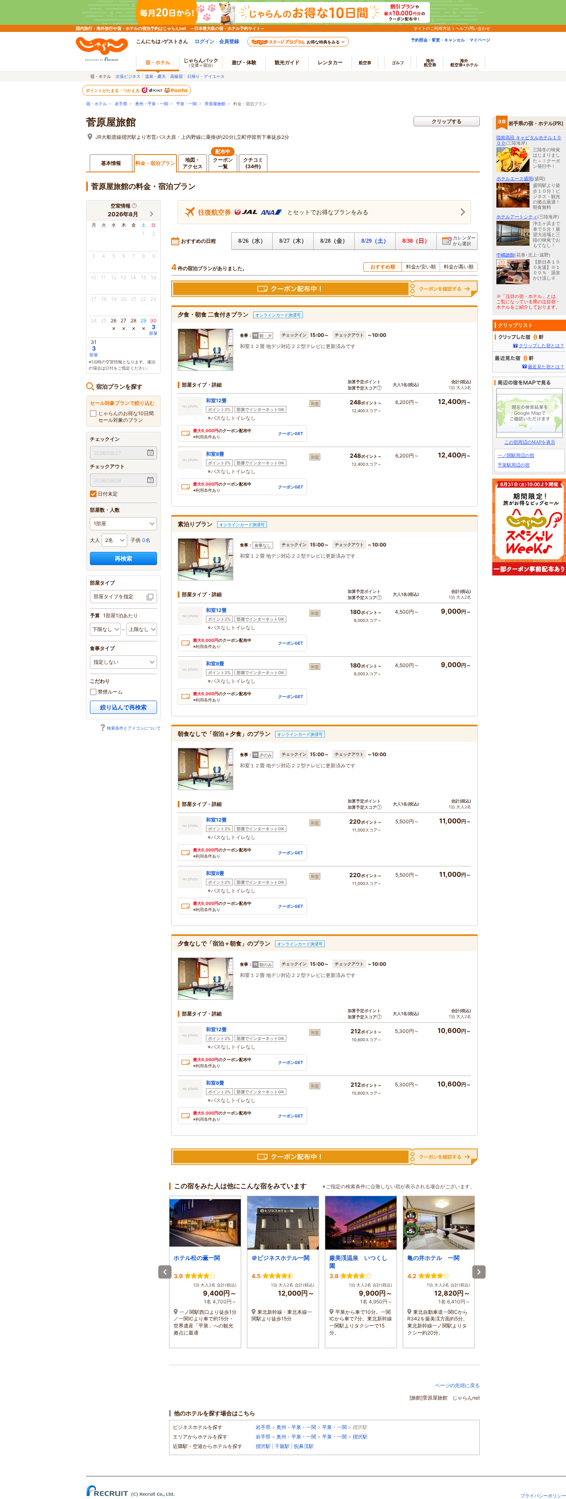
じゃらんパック (201, 62)
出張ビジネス (128, 76)
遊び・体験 (244, 62)
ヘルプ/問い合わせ (472, 28)
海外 (430, 62)
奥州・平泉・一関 (151, 104)
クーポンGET (290, 433)
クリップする (447, 121)
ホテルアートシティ (516, 216)
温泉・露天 (155, 76)
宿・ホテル (96, 104)
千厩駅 (282, 1446)
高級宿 (176, 76)
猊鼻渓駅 (304, 1446)
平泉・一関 (186, 104)
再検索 (123, 558)
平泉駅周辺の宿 (514, 464)
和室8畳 (215, 454)
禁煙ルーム (110, 692)
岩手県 (121, 104)
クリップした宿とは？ (541, 345)
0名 (146, 540)
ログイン (205, 41)
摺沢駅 (360, 1437)
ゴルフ (398, 62)
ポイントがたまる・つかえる (113, 90)
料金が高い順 (459, 267)
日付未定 (107, 494)
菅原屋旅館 (215, 104)
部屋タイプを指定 (113, 596)
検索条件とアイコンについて (134, 727)
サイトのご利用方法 (432, 28)
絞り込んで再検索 (123, 707)
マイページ (479, 39)
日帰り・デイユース (206, 76)
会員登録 (229, 41)
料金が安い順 (421, 267)
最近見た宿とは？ (546, 366)
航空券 (365, 62)
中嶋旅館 (505, 254)
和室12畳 (216, 400)
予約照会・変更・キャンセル (438, 39)
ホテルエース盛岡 (514, 178)
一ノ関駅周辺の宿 (516, 455)
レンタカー (330, 62)
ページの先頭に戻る (457, 1385)
